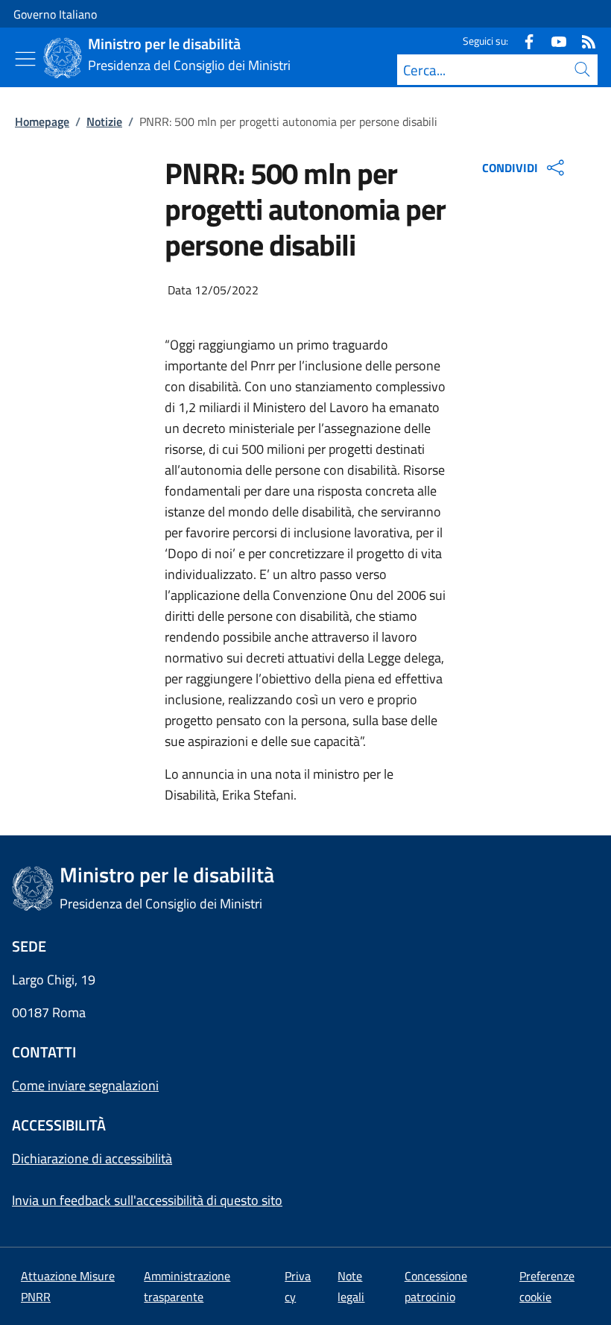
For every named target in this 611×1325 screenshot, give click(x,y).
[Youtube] (553, 41)
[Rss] (583, 41)
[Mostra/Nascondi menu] (25, 59)
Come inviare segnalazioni (85, 1085)
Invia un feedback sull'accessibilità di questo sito (147, 1200)
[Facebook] (523, 41)
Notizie (104, 121)
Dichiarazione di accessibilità (92, 1158)
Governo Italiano (55, 14)
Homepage (42, 121)
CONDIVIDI (510, 168)
